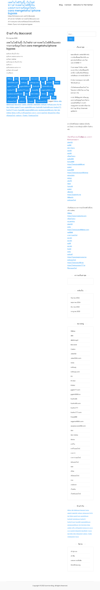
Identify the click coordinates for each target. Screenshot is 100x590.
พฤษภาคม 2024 (75, 302)
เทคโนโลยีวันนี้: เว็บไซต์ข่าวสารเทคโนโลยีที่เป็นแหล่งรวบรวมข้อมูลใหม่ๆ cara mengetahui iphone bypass (24, 8)
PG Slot (49, 83)
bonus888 (70, 162)
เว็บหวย (77, 536)
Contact (68, 5)
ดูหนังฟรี (70, 254)
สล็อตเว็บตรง (71, 156)
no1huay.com (34, 83)
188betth (70, 197)
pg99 (69, 243)
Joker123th (36, 105)
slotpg (69, 178)
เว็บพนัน (30, 101)
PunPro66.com (47, 86)
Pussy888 (35, 90)
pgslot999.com (30, 107)
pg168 (69, 145)
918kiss (69, 213)
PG (43, 83)
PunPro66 (36, 86)
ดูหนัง (69, 227)
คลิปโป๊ (69, 181)
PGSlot (57, 83)
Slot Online (35, 94)
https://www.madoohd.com (76, 216)
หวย (72, 480)
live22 (69, 249)
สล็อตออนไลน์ (11, 101)
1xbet (69, 184)
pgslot (69, 167)
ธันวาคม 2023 (75, 307)
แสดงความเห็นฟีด (76, 560)
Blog (61, 5)
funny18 (70, 186)
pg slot (69, 238)
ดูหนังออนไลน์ (71, 200)
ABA (16, 79)
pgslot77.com (12, 86)
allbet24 (70, 192)
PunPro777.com (23, 90)
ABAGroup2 (24, 79)
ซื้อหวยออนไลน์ (72, 268)
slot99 (69, 151)
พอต (72, 467)
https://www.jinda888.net (76, 164)
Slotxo (44, 94)
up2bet (69, 528)
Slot (27, 94)
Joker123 (51, 79)
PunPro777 (11, 90)
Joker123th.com (12, 83)
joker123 (70, 142)
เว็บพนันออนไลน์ (41, 101)
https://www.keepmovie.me (76, 257)
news (72, 363)
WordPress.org (75, 565)
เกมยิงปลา (22, 101)
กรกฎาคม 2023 (75, 311)
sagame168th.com (47, 90)
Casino (43, 79)
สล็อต (53, 98)
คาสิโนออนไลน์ (12, 98)
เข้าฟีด (73, 556)
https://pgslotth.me (74, 195)
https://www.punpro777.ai (76, 265)
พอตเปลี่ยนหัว (84, 531)
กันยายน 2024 (75, 298)
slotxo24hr (71, 175)
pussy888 (70, 170)
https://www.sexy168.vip (75, 263)
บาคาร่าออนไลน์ (33, 98)
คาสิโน (51, 94)
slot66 (69, 153)
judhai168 (70, 159)
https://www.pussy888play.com (78, 230)
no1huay (24, 83)
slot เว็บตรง (71, 148)
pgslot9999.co (25, 86)
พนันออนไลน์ (45, 98)
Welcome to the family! (83, 5)
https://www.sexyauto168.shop (77, 173)
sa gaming (71, 221)
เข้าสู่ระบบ (74, 551)
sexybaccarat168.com (14, 94)
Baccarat (34, 79)
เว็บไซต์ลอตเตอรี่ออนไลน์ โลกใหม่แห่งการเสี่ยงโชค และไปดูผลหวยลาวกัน (80, 90)
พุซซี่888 (70, 232)
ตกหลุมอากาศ (85, 528)
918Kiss (9, 79)
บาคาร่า (22, 98)
